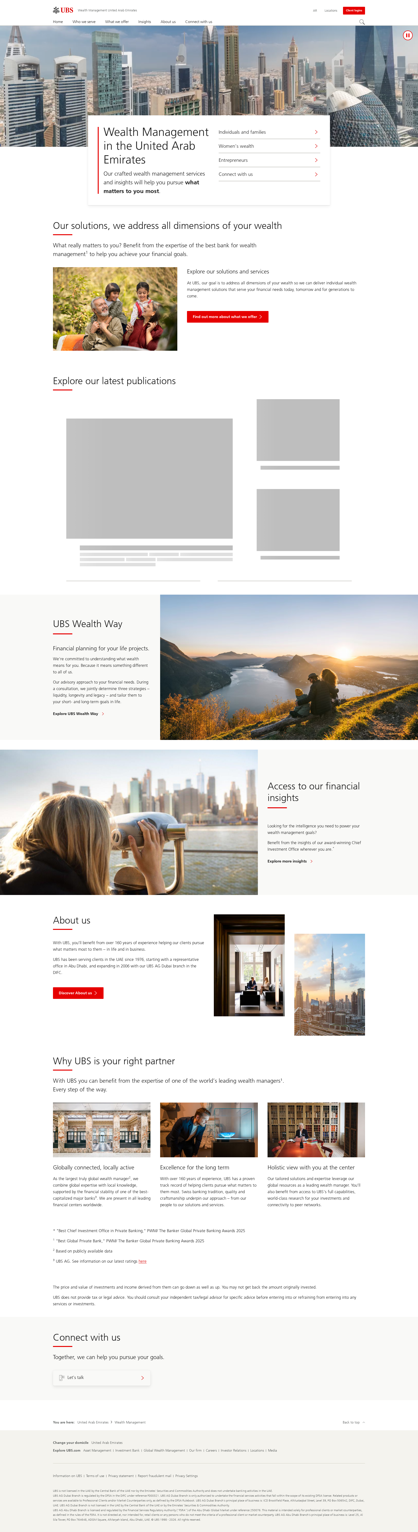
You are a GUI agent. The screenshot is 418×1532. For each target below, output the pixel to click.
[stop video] (408, 35)
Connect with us (236, 174)
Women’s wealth (236, 146)
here (143, 1261)
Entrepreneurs (233, 160)
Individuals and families (242, 132)
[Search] (362, 22)
